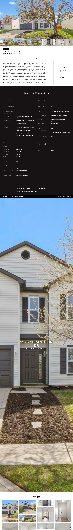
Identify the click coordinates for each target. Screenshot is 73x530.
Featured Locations (41, 4)
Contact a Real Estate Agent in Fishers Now (27, 191)
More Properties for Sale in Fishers (24, 190)
